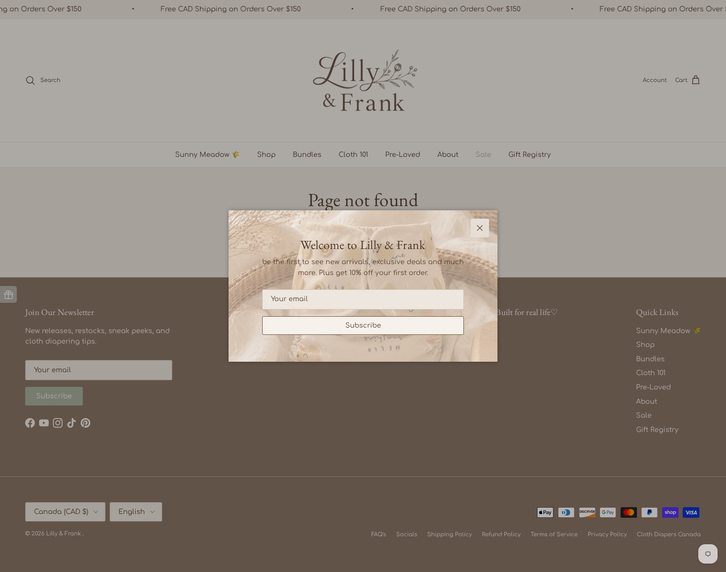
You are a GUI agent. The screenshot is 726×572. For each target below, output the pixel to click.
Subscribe (363, 325)
